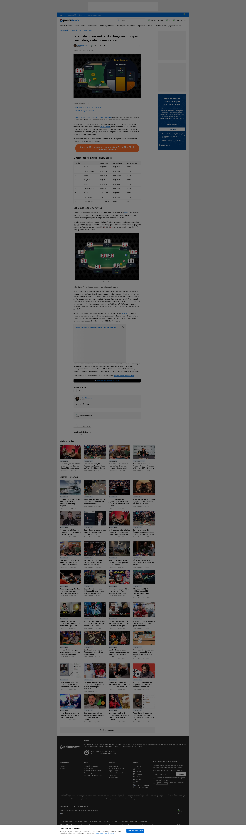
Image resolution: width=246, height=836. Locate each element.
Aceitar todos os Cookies (135, 830)
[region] (123, 830)
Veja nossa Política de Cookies (105, 833)
